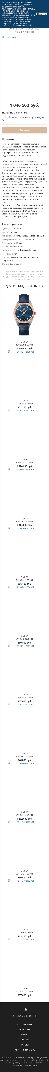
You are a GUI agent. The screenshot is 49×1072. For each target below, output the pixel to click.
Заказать (24, 130)
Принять (41, 14)
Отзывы (24, 1034)
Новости (24, 1029)
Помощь (24, 1044)
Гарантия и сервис (24, 1049)
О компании (24, 1024)
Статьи (25, 1039)
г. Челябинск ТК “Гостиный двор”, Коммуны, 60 (23, 118)
